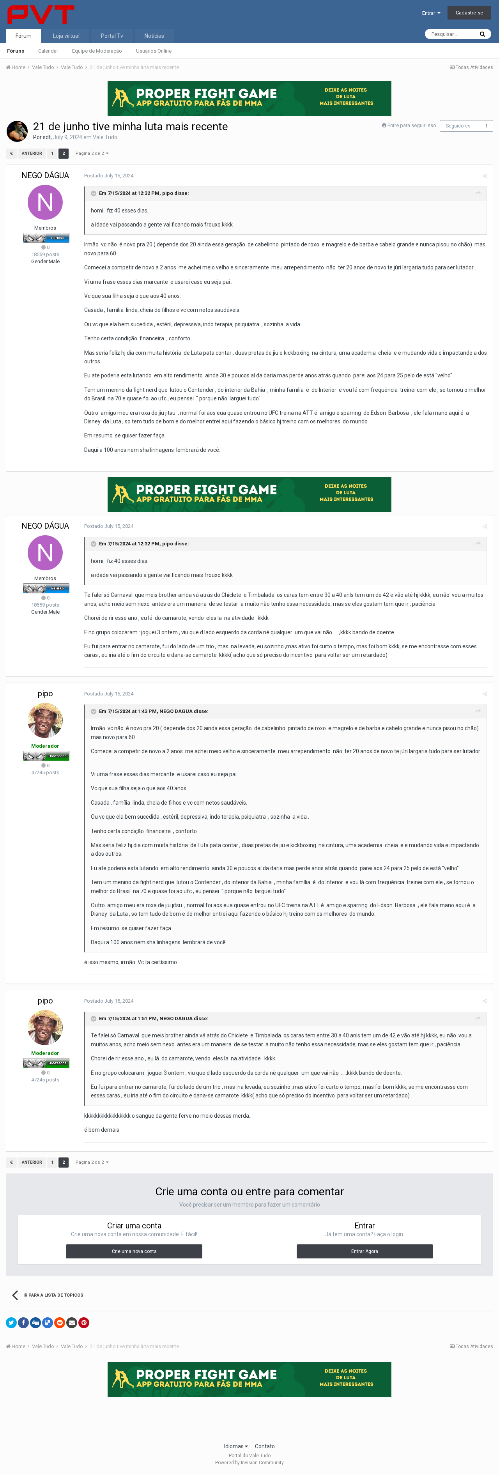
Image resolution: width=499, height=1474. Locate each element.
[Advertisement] (249, 1417)
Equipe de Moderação (97, 51)
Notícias (154, 36)
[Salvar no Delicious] (47, 1322)
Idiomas (234, 1446)
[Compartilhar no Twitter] (11, 1322)
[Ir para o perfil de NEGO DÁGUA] (45, 202)
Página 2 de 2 (91, 153)
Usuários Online (154, 51)
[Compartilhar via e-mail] (71, 1322)
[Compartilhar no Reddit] (59, 1322)
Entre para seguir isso (412, 125)
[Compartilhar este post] (485, 176)
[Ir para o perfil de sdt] (17, 131)
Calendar (48, 51)
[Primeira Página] (11, 154)
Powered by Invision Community (249, 1462)
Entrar (429, 13)
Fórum (24, 36)
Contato (265, 1446)
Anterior (32, 153)
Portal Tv (112, 36)
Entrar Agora (364, 1251)
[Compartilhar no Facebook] (23, 1322)
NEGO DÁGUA (45, 175)
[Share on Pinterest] (83, 1322)
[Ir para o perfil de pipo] (45, 720)
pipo (167, 193)
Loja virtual (66, 36)
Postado (108, 176)
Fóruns (15, 51)
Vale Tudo (105, 137)
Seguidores (458, 126)
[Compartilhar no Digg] (35, 1322)
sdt (47, 137)
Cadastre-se (469, 13)
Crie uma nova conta (134, 1251)
